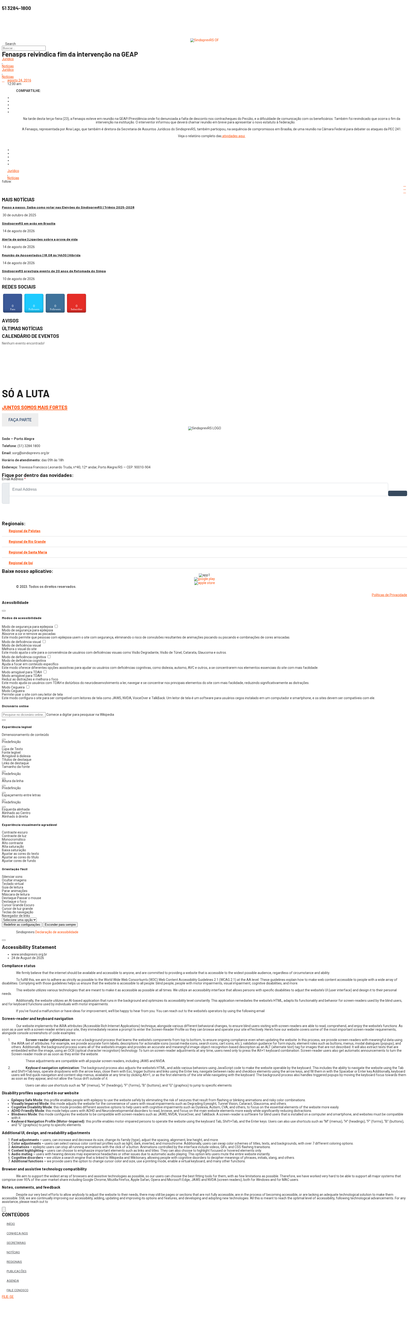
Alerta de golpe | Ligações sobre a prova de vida (40, 239)
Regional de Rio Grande (27, 542)
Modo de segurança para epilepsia (28, 627)
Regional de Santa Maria (28, 552)
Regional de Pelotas (24, 531)
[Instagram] (204, 19)
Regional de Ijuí (21, 563)
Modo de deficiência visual (22, 642)
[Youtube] (204, 22)
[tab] (204, 531)
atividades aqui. (233, 136)
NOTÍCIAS (13, 1252)
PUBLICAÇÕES (17, 1271)
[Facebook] (204, 15)
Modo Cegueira (13, 687)
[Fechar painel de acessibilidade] (4, 611)
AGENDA (13, 1280)
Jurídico (8, 59)
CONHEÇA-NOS (17, 1233)
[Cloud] (204, 26)
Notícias (8, 66)
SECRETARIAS (16, 1243)
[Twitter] (204, 30)
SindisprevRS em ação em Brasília (28, 223)
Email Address (14, 479)
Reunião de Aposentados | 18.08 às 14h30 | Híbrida (41, 255)
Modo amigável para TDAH (22, 672)
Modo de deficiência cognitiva (24, 657)
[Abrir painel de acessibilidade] (4, 1209)
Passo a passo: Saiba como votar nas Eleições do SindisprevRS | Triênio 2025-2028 (68, 207)
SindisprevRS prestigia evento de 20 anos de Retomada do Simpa (54, 271)
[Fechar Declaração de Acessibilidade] (4, 940)
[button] (4, 720)
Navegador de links (16, 916)
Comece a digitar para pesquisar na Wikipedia (80, 714)
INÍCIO (11, 1224)
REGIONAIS (14, 1262)
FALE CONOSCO (17, 1290)
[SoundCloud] (204, 515)
